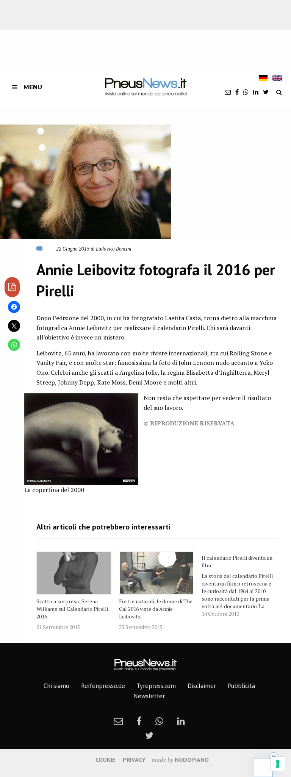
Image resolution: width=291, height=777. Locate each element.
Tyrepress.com (156, 686)
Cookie (105, 759)
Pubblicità (241, 686)
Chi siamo (56, 686)
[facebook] (237, 92)
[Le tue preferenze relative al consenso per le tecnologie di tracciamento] (278, 764)
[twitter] (266, 92)
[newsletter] (228, 92)
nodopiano (192, 759)
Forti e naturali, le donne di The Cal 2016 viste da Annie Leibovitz (155, 609)
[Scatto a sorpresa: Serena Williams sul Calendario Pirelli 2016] (73, 573)
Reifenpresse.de (103, 686)
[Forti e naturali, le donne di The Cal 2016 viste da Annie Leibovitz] (156, 573)
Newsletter (149, 696)
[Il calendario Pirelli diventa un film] (243, 584)
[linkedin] (255, 92)
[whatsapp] (246, 92)
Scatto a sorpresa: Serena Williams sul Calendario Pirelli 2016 (72, 609)
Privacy (134, 759)
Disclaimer (202, 686)
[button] (85, 182)
